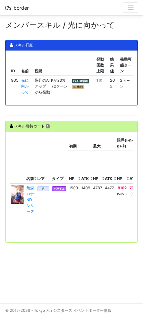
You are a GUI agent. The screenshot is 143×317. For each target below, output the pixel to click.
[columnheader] (17, 159)
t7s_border (17, 8)
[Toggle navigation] (130, 7)
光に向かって (25, 86)
